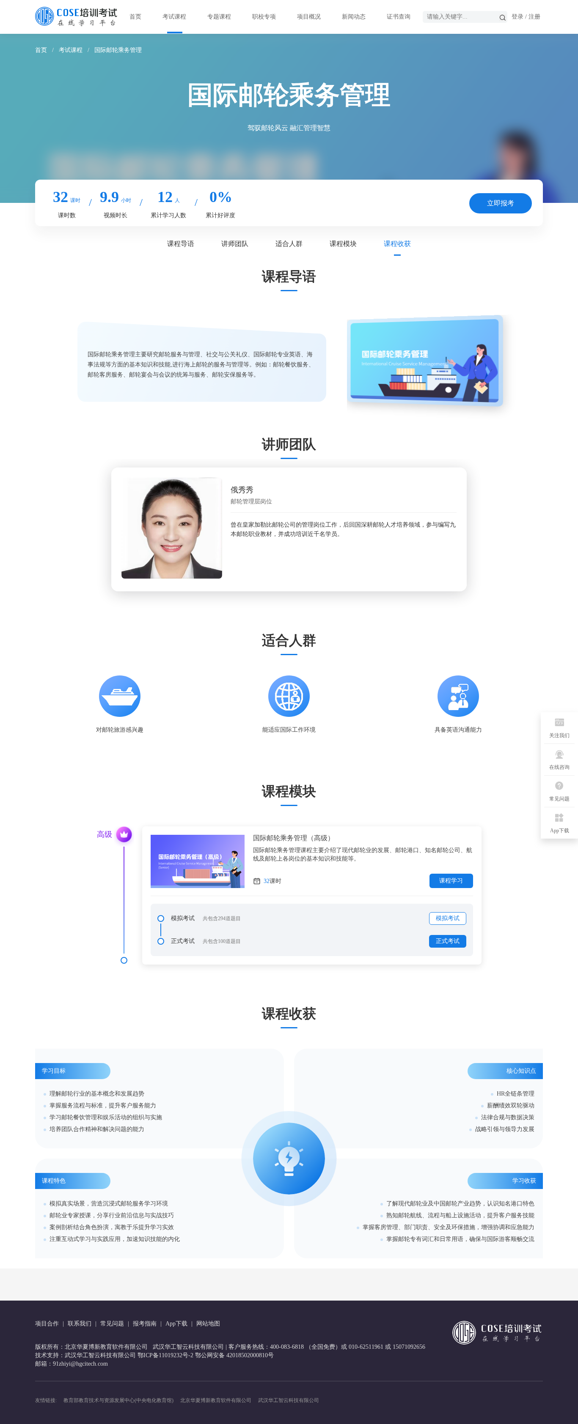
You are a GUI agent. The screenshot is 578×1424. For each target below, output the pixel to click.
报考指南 (145, 1323)
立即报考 (500, 203)
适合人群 (289, 243)
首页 (135, 17)
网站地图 (208, 1323)
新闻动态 (354, 17)
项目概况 (309, 17)
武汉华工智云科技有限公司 (288, 1400)
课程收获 (397, 243)
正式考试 (448, 941)
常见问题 (112, 1323)
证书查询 (398, 17)
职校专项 (264, 17)
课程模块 (343, 243)
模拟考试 (448, 918)
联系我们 (79, 1323)
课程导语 (180, 243)
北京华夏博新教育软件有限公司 (215, 1400)
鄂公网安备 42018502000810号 (234, 1355)
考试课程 (174, 17)
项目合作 (47, 1323)
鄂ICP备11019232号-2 (165, 1355)
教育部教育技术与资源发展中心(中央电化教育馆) (118, 1400)
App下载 (176, 1323)
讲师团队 (234, 243)
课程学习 (451, 880)
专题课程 (219, 17)
